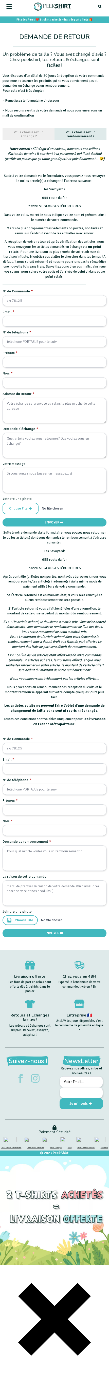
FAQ (69, 1147)
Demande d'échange (20, 429)
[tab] (29, 134)
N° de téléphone (17, 332)
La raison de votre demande (24, 876)
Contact (104, 1147)
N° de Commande (18, 291)
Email (8, 312)
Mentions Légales (35, 1147)
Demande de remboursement (27, 841)
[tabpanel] (54, 336)
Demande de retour (86, 1147)
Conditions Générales (11, 1147)
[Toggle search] (99, 6)
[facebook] (20, 1078)
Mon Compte (56, 1147)
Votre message (14, 464)
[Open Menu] (9, 6)
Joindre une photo (17, 499)
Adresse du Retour (18, 394)
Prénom (10, 353)
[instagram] (35, 1078)
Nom (8, 373)
